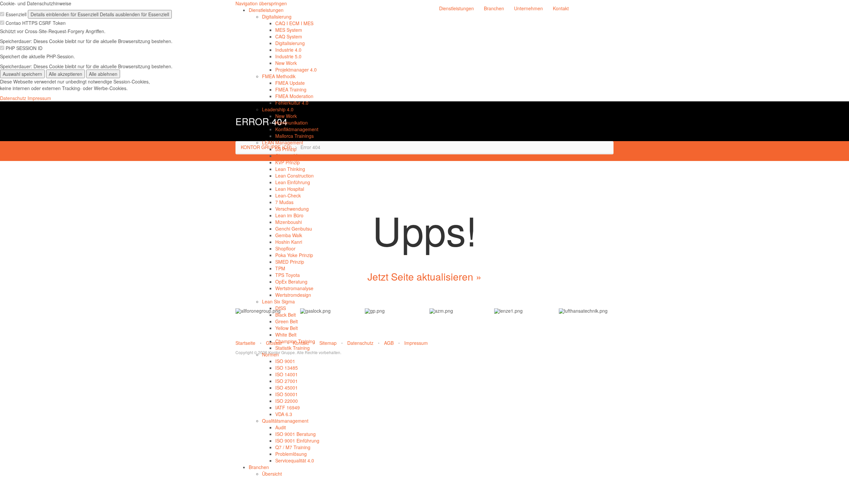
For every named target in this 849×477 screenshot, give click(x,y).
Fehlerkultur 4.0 (291, 102)
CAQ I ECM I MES (294, 23)
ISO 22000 (286, 401)
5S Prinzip (285, 149)
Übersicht (272, 473)
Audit (280, 427)
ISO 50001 (286, 394)
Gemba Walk (288, 235)
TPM (280, 268)
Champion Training (295, 341)
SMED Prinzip (289, 261)
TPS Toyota (287, 275)
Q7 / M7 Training (292, 447)
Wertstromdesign (293, 295)
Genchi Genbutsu (293, 228)
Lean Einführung (292, 182)
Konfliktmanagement (296, 129)
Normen (270, 354)
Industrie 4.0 (288, 49)
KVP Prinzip (287, 162)
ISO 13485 (286, 367)
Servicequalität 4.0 (294, 460)
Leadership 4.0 (278, 109)
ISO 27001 (286, 381)
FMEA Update (290, 83)
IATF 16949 (287, 407)
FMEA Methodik (278, 76)
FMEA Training (290, 89)
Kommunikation (291, 122)
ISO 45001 (286, 387)
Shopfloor (285, 248)
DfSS (280, 308)
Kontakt (561, 8)
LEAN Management (282, 142)
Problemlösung (291, 453)
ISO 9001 (285, 361)
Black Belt (285, 314)
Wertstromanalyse (294, 288)
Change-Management (298, 155)
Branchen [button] (494, 8)
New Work (286, 63)
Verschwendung (292, 208)
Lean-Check (288, 195)
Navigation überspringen (261, 3)
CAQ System (288, 36)
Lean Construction (294, 175)
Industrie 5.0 (288, 56)
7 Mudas (284, 202)
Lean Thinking (290, 169)
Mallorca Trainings (294, 135)
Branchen (259, 467)
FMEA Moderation (294, 96)
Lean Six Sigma (278, 301)
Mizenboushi (288, 222)
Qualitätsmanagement (285, 420)
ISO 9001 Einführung (297, 440)
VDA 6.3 (283, 414)
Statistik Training (292, 347)
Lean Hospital (289, 189)
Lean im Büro (289, 215)
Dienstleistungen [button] (456, 8)
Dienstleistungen (266, 10)
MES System (288, 29)
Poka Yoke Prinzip (294, 255)
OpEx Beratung (291, 281)
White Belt (285, 334)
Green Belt (286, 321)
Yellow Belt (286, 328)
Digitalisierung (277, 16)
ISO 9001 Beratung (295, 434)
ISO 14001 (286, 374)
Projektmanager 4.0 (296, 69)
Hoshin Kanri (288, 241)
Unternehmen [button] (528, 8)
